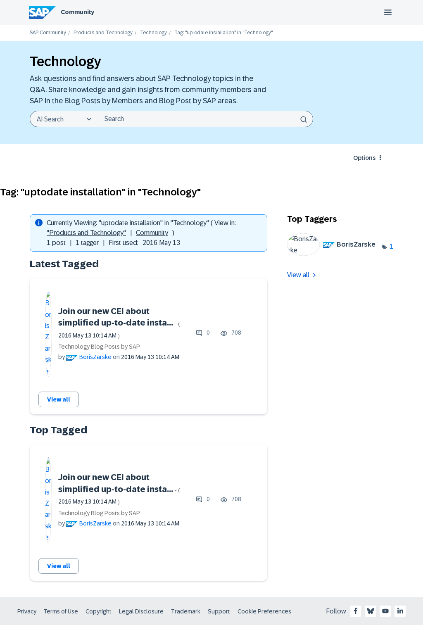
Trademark (185, 611)
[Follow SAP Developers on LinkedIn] (400, 611)
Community (77, 12)
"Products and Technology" (86, 232)
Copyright (99, 611)
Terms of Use (61, 611)
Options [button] (364, 157)
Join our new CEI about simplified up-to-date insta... (119, 323)
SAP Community (48, 33)
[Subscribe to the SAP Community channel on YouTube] (385, 611)
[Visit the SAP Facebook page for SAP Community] (355, 611)
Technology (153, 33)
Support (219, 611)
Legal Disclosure (141, 611)
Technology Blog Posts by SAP (99, 346)
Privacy (26, 611)
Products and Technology (103, 33)
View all (58, 399)
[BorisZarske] (334, 253)
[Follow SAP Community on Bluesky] (370, 611)
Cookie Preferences (264, 611)
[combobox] (204, 119)
